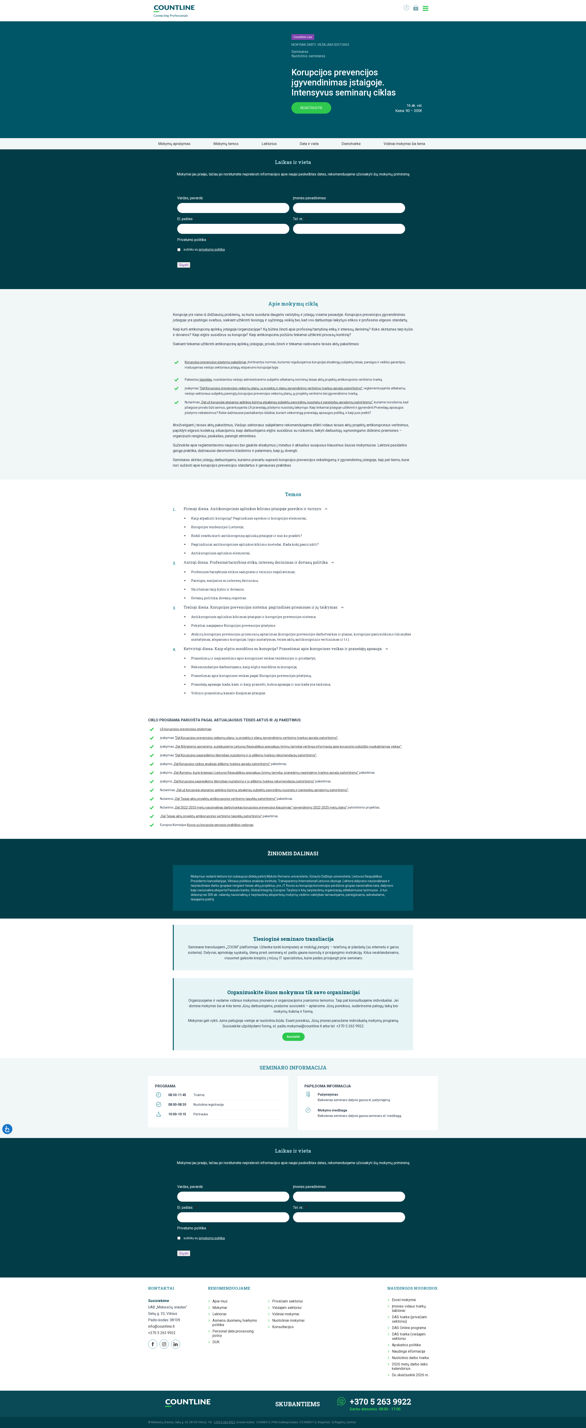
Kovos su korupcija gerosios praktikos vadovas (220, 825)
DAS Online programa (409, 1328)
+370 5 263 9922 (162, 1333)
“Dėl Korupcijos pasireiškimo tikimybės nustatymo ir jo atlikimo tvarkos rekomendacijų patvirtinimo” (245, 755)
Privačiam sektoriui (287, 1301)
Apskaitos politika (406, 1345)
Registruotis (311, 108)
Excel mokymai (404, 1300)
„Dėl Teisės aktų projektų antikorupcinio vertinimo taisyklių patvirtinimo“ (225, 799)
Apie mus (220, 1301)
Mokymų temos (227, 144)
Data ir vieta (310, 144)
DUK (216, 1342)
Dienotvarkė (352, 144)
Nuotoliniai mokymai (288, 1320)
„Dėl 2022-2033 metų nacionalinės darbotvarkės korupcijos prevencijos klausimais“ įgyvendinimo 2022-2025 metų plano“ (260, 807)
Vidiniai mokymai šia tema (406, 144)
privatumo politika (212, 249)
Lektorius (270, 144)
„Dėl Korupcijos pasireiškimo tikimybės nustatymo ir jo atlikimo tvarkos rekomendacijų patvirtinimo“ (244, 781)
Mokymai (219, 1307)
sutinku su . (204, 249)
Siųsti (183, 265)
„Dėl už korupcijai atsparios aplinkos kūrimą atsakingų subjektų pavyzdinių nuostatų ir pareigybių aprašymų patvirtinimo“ (287, 402)
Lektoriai (219, 1314)
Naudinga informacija (408, 1351)
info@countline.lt (161, 1326)
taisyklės (205, 379)
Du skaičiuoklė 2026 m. (410, 1375)
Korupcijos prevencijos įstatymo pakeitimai (215, 362)
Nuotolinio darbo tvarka (410, 1358)
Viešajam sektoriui (286, 1307)
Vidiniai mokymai (285, 1314)
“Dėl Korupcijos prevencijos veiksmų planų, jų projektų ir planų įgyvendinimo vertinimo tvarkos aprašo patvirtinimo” (280, 388)
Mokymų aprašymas (175, 144)
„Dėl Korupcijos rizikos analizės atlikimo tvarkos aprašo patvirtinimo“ (221, 764)
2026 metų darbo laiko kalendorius (410, 1366)
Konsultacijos (283, 1327)
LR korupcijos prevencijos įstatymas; (186, 729)
